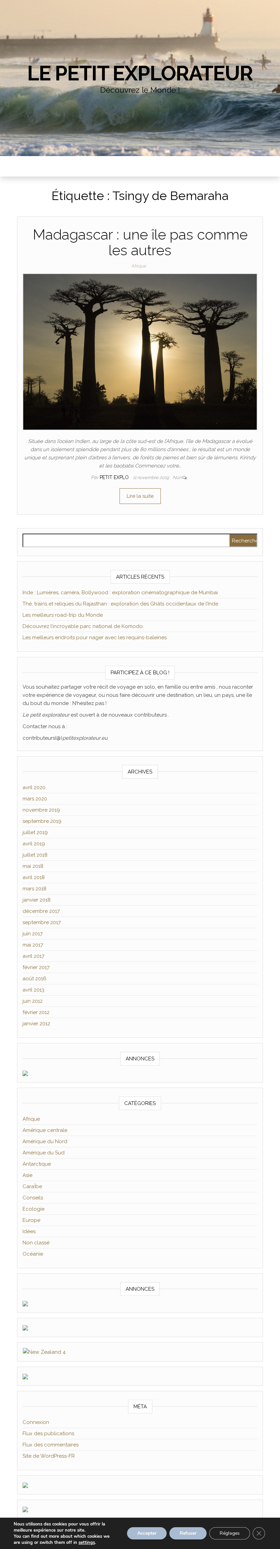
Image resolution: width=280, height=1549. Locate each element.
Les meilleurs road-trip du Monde (63, 615)
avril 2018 (34, 877)
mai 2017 (33, 945)
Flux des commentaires (51, 1445)
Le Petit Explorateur (140, 73)
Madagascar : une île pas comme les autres (140, 242)
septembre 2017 (42, 922)
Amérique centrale (45, 1130)
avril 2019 (34, 844)
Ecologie (33, 1209)
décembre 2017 (41, 911)
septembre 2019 (42, 821)
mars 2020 (35, 799)
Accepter (146, 1533)
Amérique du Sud (44, 1153)
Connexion (36, 1422)
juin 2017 (33, 934)
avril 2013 (33, 990)
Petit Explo (115, 477)
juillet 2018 (35, 855)
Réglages (230, 1533)
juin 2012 (33, 1001)
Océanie (33, 1254)
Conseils (33, 1198)
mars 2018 (34, 889)
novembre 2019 (41, 810)
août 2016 (34, 979)
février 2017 (36, 967)
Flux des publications (48, 1433)
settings (87, 1542)
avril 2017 (33, 956)
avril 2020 (34, 787)
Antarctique (37, 1164)
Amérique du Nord (45, 1141)
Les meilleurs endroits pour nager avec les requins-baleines (95, 637)
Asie (27, 1175)
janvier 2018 (37, 900)
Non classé (36, 1243)
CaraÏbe (32, 1186)
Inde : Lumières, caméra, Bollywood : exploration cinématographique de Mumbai (120, 592)
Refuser (188, 1533)
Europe (31, 1220)
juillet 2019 (35, 832)
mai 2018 (33, 866)
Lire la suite (140, 496)
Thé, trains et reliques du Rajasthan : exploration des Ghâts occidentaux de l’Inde (120, 604)
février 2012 (36, 1012)
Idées (29, 1231)
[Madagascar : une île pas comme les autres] (140, 352)
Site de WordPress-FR (49, 1456)
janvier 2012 (36, 1024)
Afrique (138, 266)
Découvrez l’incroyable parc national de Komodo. (83, 626)
